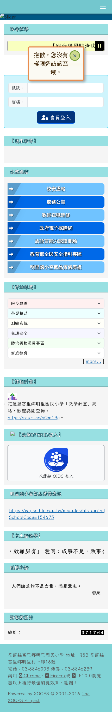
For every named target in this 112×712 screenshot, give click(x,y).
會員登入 (59, 115)
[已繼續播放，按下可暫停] (99, 44)
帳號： (18, 86)
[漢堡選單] (103, 7)
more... (93, 359)
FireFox (57, 674)
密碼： (18, 100)
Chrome (31, 674)
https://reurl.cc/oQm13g (34, 416)
